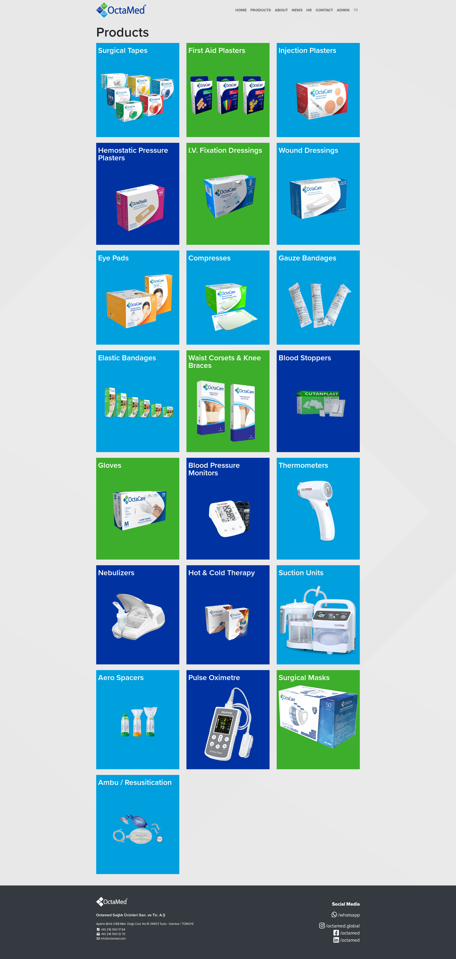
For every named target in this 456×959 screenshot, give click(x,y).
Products (260, 10)
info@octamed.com (113, 938)
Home (241, 10)
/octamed (349, 933)
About (281, 10)
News (297, 10)
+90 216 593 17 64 (113, 929)
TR (355, 10)
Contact (324, 10)
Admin (343, 10)
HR (309, 10)
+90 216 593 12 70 (113, 934)
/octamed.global (342, 926)
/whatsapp (348, 915)
